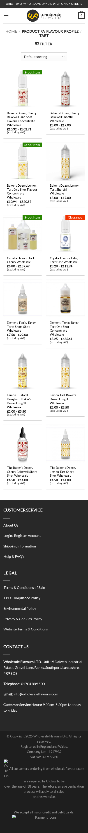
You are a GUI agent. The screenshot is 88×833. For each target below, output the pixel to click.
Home (11, 31)
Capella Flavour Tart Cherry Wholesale (20, 260)
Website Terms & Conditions (25, 629)
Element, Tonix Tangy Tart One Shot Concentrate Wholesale (64, 328)
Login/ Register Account (22, 535)
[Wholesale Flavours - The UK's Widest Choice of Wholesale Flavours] (44, 15)
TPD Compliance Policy (21, 598)
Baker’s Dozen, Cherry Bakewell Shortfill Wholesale (64, 117)
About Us (10, 525)
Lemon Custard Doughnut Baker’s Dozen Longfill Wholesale (19, 401)
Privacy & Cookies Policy (22, 618)
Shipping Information (19, 546)
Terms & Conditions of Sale (24, 587)
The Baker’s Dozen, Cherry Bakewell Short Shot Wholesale (22, 471)
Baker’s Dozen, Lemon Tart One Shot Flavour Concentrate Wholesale (22, 191)
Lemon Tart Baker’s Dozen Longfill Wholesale (63, 399)
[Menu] (6, 15)
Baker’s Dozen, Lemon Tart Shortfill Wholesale (64, 189)
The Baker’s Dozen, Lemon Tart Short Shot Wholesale (63, 471)
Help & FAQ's (14, 556)
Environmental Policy (19, 608)
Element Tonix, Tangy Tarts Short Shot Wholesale (21, 326)
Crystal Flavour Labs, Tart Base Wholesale (64, 260)
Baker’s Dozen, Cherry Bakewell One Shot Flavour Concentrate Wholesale (22, 119)
